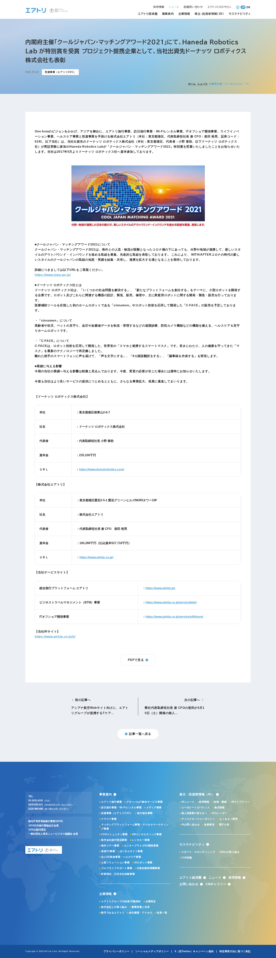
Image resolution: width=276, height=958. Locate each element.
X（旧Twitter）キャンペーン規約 (194, 951)
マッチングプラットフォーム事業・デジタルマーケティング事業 (135, 826)
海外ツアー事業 (110, 845)
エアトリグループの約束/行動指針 (121, 901)
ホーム (192, 83)
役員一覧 (162, 912)
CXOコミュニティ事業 (114, 834)
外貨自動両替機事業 (148, 868)
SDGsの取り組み (229, 852)
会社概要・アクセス (140, 912)
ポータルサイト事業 (131, 851)
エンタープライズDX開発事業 (141, 845)
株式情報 (219, 807)
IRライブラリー (240, 801)
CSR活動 (186, 857)
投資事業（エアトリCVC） (117, 813)
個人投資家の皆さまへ (194, 813)
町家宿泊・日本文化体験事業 (118, 874)
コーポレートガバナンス (195, 807)
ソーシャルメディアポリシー (152, 951)
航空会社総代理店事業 (114, 840)
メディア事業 (154, 807)
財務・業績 (220, 801)
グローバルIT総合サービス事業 (144, 801)
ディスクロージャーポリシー (198, 819)
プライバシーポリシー (116, 951)
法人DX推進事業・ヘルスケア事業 (121, 856)
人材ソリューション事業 (115, 862)
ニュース (202, 83)
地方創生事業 (145, 813)
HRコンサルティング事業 (147, 834)
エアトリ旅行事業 (111, 801)
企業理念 (151, 901)
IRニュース (188, 801)
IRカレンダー (220, 813)
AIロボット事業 (143, 862)
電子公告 (224, 824)
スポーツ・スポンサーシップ (198, 852)
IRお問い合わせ (190, 824)
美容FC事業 (108, 851)
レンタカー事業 (141, 840)
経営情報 (204, 801)
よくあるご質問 (228, 819)
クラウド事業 (109, 819)
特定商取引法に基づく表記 (235, 951)
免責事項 (209, 824)
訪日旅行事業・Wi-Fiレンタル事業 (121, 807)
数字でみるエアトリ (112, 912)
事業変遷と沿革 (141, 907)
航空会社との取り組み (114, 907)
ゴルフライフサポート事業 (116, 868)
